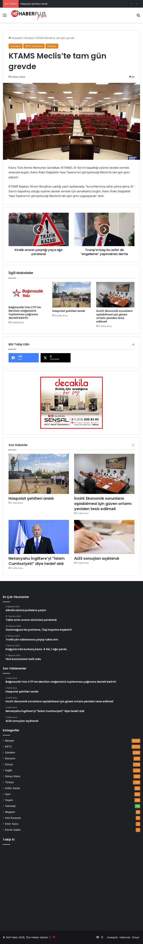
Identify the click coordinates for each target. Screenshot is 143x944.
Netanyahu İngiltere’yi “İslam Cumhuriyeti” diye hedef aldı (37, 561)
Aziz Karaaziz (13, 817)
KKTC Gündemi (34, 46)
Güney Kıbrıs (12, 776)
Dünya (9, 764)
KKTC (8, 746)
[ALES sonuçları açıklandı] (104, 537)
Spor (8, 794)
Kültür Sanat (12, 788)
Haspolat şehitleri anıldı (33, 3)
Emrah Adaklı (12, 829)
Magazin (10, 811)
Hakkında (125, 937)
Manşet (51, 46)
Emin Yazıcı (11, 823)
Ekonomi (10, 758)
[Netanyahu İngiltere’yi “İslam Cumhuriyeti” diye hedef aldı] (39, 537)
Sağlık (8, 770)
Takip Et (9, 839)
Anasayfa (16, 37)
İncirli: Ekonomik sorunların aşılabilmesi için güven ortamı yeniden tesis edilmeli (114, 316)
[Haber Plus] (29, 15)
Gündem (29, 37)
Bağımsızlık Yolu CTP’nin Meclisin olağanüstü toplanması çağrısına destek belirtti (25, 312)
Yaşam (9, 800)
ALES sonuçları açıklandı (96, 558)
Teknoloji (10, 805)
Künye (135, 937)
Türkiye (9, 782)
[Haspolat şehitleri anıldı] (71, 294)
